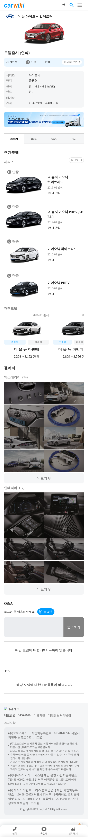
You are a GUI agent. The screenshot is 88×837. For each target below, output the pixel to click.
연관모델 (14, 139)
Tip (74, 139)
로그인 (48, 611)
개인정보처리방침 (59, 715)
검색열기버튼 (72, 5)
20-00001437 (64, 798)
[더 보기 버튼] (44, 478)
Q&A (53, 139)
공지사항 (10, 722)
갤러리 (34, 139)
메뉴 (80, 5)
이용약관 (39, 715)
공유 (63, 5)
